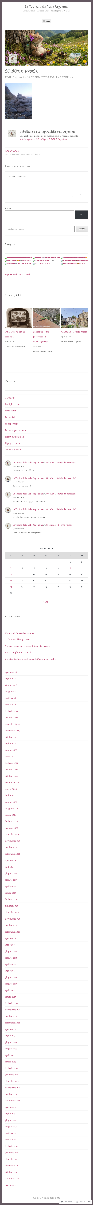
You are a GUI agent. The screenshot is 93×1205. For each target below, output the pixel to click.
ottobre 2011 (11, 1172)
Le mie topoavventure (15, 430)
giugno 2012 (11, 1120)
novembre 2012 (12, 1087)
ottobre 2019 (11, 847)
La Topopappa (11, 423)
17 (11, 580)
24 (11, 586)
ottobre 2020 (11, 776)
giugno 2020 (11, 802)
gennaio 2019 (11, 905)
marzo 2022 (10, 756)
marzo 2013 (10, 1061)
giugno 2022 (11, 750)
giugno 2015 (11, 977)
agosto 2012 (10, 1107)
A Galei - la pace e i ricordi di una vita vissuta (27, 646)
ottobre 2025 (11, 737)
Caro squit (10, 397)
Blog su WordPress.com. (46, 1198)
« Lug (45, 601)
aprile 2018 (10, 964)
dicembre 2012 (12, 1081)
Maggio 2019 (11, 879)
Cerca (8, 208)
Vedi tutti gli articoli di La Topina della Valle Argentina (43, 139)
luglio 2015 (10, 970)
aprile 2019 (10, 886)
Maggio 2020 (11, 808)
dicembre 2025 (12, 724)
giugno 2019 (11, 873)
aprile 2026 (10, 698)
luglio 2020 (10, 795)
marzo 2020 (11, 814)
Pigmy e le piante (13, 443)
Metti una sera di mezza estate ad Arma (22, 152)
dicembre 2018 (12, 912)
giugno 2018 (11, 951)
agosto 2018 (10, 938)
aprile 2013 (10, 1055)
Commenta (79, 194)
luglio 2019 (10, 867)
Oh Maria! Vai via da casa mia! (61, 462)
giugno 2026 (11, 685)
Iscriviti (82, 229)
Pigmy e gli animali (14, 436)
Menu (47, 21)
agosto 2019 (10, 860)
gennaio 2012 (11, 1152)
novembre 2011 (12, 1165)
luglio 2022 (10, 743)
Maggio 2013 (11, 1048)
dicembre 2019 (12, 834)
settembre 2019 (12, 853)
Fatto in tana (11, 410)
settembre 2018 (12, 931)
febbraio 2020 (12, 821)
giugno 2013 (11, 1042)
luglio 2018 (10, 944)
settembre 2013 (12, 1022)
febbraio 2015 (11, 1003)
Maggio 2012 (11, 1126)
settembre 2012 (12, 1100)
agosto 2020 (11, 789)
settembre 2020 (12, 782)
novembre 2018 (12, 918)
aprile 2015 (10, 990)
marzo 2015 (10, 996)
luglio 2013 (10, 1035)
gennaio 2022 (11, 769)
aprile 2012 (10, 1133)
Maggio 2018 (11, 957)
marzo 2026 (10, 704)
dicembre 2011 (12, 1159)
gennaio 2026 (11, 717)
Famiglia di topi (13, 404)
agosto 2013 (10, 1029)
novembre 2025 (12, 730)
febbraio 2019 (11, 899)
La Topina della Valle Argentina (46, 6)
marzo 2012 (10, 1139)
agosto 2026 (11, 672)
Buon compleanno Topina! (18, 652)
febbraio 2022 (11, 763)
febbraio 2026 (11, 711)
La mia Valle (11, 417)
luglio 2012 (10, 1113)
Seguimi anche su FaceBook (17, 274)
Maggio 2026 (11, 691)
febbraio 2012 (11, 1146)
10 (11, 574)
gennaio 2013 (11, 1074)
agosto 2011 (10, 1185)
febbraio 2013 (11, 1068)
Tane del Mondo (13, 449)
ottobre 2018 (11, 925)
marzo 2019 (10, 892)
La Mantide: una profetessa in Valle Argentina (41, 336)
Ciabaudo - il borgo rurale (74, 331)
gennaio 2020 (11, 828)
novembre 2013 (12, 1009)
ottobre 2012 (11, 1094)
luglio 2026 (10, 678)
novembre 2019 (12, 840)
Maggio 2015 (11, 983)
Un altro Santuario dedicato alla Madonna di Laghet (30, 659)
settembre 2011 (12, 1178)
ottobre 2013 (11, 1016)
